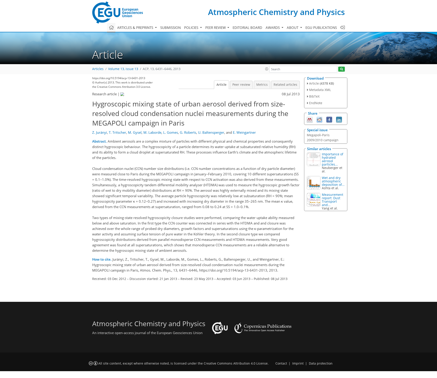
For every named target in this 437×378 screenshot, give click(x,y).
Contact (281, 363)
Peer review (241, 85)
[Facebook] (329, 119)
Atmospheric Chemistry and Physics (276, 12)
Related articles (285, 85)
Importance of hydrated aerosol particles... (332, 159)
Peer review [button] (216, 27)
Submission (170, 27)
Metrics (262, 85)
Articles (98, 69)
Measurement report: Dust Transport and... (332, 199)
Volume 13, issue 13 (123, 69)
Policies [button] (191, 27)
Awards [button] (273, 27)
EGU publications (321, 27)
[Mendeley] (310, 119)
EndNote (315, 103)
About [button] (293, 27)
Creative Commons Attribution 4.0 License (236, 363)
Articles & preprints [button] (135, 27)
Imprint (298, 363)
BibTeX (314, 96)
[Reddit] (319, 119)
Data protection (321, 363)
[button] (266, 69)
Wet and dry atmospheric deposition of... (333, 181)
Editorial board (247, 27)
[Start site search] (341, 69)
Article (221, 85)
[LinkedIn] (339, 119)
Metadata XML (320, 90)
